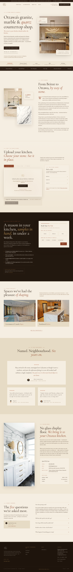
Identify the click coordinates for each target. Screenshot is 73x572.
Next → (63, 243)
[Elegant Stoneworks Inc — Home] (4, 4)
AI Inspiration (26, 4)
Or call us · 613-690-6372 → (11, 51)
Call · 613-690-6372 (12, 526)
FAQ (26, 554)
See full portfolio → (36, 330)
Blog (39, 4)
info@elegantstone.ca (53, 466)
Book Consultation (64, 4)
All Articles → (44, 549)
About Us (34, 4)
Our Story (27, 550)
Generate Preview (12, 202)
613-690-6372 (11, 272)
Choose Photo (23, 185)
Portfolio (18, 4)
